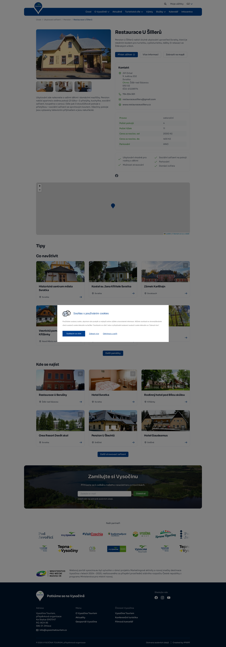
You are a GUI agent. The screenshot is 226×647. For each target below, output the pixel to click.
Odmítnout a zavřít (110, 334)
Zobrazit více (94, 334)
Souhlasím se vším (73, 334)
